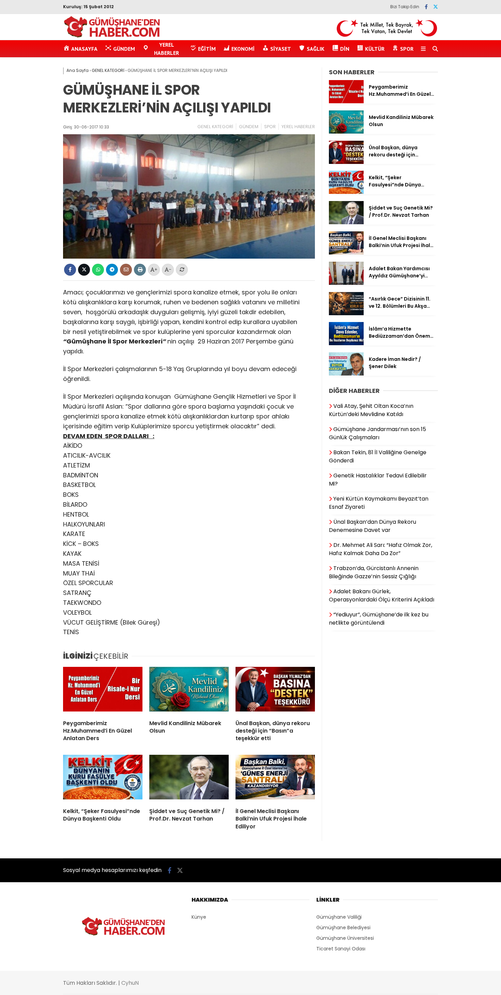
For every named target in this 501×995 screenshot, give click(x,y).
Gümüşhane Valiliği (339, 917)
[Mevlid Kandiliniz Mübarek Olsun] (189, 691)
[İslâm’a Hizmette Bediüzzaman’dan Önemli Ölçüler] (346, 343)
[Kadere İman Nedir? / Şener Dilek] (346, 373)
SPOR (270, 126)
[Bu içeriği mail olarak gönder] (126, 270)
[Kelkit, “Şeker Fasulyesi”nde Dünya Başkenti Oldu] (102, 778)
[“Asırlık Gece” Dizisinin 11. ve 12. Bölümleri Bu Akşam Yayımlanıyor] (346, 313)
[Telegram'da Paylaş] (112, 270)
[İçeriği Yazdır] (140, 270)
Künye (199, 917)
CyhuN (130, 983)
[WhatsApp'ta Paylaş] (98, 270)
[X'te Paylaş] (84, 270)
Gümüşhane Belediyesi (343, 927)
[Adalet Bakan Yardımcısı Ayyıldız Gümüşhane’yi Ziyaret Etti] (346, 283)
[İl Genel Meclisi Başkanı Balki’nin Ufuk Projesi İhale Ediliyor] (275, 778)
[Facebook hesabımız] (426, 6)
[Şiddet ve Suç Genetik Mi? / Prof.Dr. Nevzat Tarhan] (189, 778)
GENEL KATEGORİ (215, 126)
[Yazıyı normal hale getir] (182, 270)
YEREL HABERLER (298, 126)
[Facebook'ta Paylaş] (70, 270)
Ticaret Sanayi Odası (340, 948)
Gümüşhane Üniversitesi (345, 938)
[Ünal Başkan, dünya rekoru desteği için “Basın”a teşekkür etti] (275, 691)
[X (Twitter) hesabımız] (435, 6)
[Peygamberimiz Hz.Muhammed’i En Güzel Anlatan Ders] (102, 691)
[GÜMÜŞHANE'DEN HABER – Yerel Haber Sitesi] (112, 36)
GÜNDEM (248, 126)
